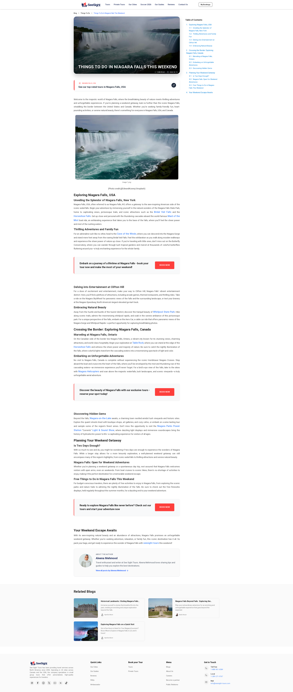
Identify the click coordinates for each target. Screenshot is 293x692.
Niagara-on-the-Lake (100, 418)
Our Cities (133, 4)
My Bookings (205, 4)
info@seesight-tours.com (220, 683)
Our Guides (159, 4)
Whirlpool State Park (164, 311)
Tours (107, 4)
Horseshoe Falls (82, 216)
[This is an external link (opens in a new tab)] (32, 683)
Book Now (165, 265)
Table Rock (138, 342)
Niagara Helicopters (88, 371)
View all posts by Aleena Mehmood (111, 570)
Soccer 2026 (146, 4)
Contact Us (183, 4)
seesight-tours (151, 543)
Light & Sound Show (103, 430)
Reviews (171, 4)
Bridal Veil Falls (162, 212)
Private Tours (119, 4)
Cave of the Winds (126, 233)
